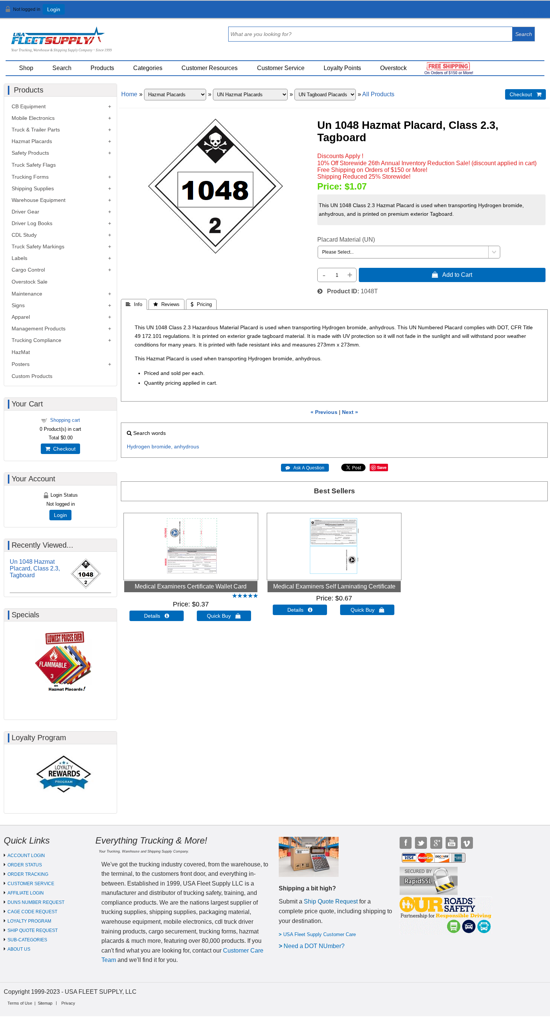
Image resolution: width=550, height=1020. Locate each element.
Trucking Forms (30, 177)
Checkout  (525, 94)
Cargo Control (28, 270)
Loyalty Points (342, 68)
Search (61, 68)
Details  (156, 615)
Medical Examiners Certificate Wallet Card (191, 586)
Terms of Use (19, 1003)
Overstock (393, 68)
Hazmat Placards (32, 141)
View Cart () (524, 12)
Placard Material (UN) (346, 239)
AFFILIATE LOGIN (25, 893)
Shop (26, 68)
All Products (378, 94)
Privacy (68, 1003)
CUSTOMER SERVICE (30, 883)
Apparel (21, 317)
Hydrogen (138, 447)
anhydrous (186, 447)
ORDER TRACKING (27, 874)
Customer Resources (209, 68)
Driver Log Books (32, 223)
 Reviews (166, 304)
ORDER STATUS (24, 865)
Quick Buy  (224, 615)
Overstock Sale (30, 282)
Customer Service (281, 68)
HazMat (21, 352)
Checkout (63, 448)
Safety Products (30, 153)
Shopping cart (65, 420)
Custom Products (32, 376)
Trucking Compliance (36, 340)
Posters (21, 364)
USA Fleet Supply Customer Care (319, 934)
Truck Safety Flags (34, 165)
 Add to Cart (452, 275)
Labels (19, 258)
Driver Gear (25, 212)
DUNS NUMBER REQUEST (35, 902)
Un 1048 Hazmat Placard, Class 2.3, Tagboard (35, 568)
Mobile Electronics (33, 118)
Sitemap (45, 1003)
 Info (134, 304)
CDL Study (24, 235)
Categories (147, 68)
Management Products (38, 329)
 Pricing (201, 304)
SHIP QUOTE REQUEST (32, 930)
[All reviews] (245, 596)
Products (102, 68)
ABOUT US (18, 949)
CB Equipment (29, 106)
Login (53, 9)
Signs (18, 305)
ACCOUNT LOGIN (26, 855)
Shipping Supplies (33, 188)
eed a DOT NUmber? (316, 946)
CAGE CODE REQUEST (32, 911)
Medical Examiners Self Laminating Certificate (334, 586)
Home (129, 94)
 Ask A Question (304, 468)
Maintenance (27, 294)
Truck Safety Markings (38, 246)
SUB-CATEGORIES (27, 939)
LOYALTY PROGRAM (29, 921)
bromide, (162, 447)
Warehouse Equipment (38, 200)
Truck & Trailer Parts (36, 130)
